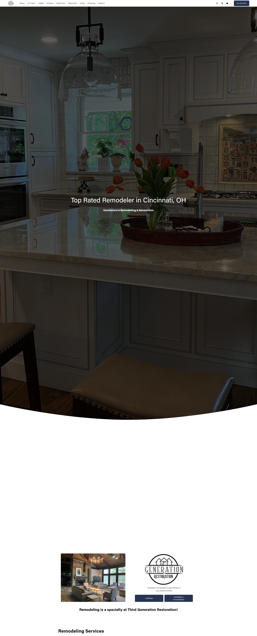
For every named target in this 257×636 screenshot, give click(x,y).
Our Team (31, 3)
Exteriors (101, 3)
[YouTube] (227, 3)
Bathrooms (61, 3)
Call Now (149, 598)
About (22, 3)
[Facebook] (217, 3)
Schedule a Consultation (178, 598)
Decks (82, 3)
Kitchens (50, 3)
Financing (91, 3)
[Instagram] (222, 3)
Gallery (41, 3)
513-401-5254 (241, 3)
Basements (72, 3)
